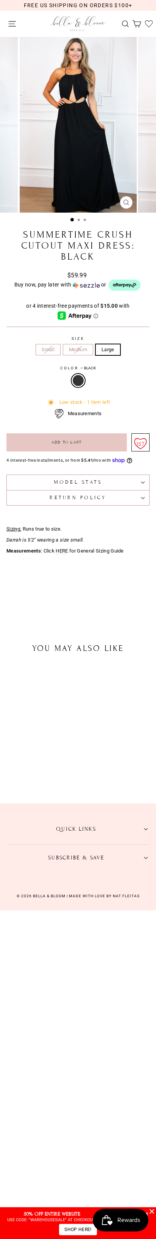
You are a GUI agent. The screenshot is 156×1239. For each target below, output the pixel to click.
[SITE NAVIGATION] (10, 24)
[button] (78, 285)
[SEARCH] (123, 24)
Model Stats (78, 482)
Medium (78, 349)
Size (78, 338)
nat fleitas (126, 896)
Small (48, 349)
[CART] (134, 24)
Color (78, 368)
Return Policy (78, 498)
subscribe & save (76, 858)
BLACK (78, 380)
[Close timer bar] (152, 1211)
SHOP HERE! (77, 1229)
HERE (62, 551)
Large (107, 349)
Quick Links (76, 829)
